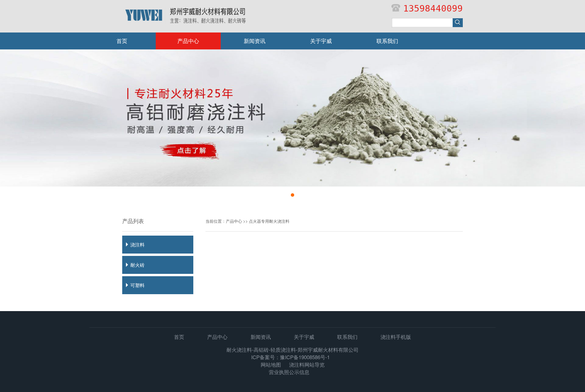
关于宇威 (321, 41)
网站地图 (271, 364)
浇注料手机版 (396, 336)
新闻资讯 (254, 41)
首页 (121, 41)
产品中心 (188, 41)
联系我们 (387, 41)
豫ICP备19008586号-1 (305, 357)
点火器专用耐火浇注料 (269, 221)
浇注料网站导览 (307, 364)
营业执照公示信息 (289, 371)
